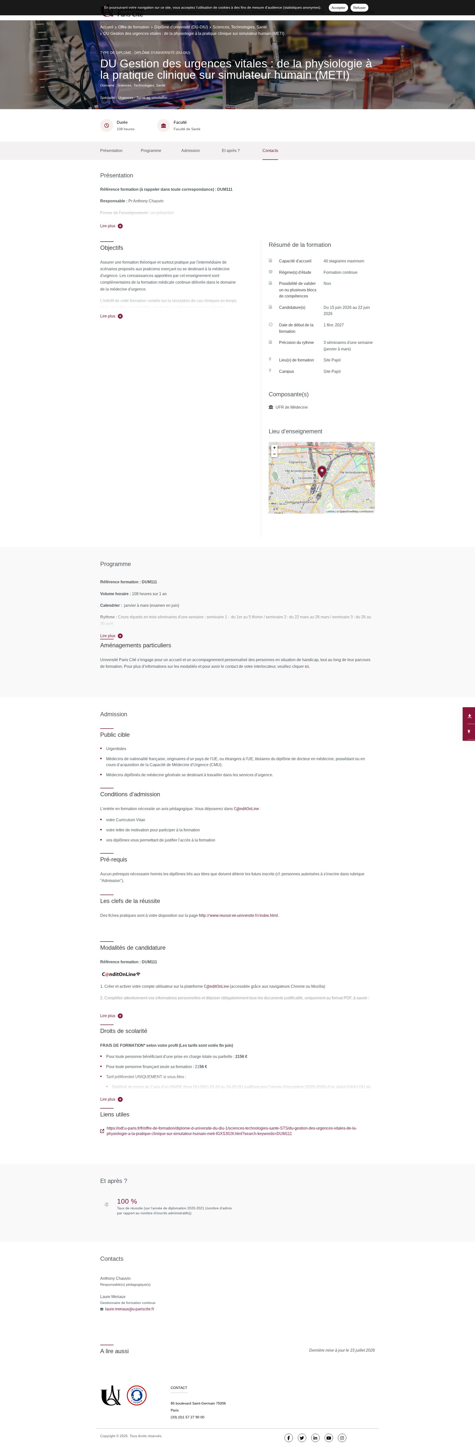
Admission (190, 150)
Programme (151, 150)
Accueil (106, 27)
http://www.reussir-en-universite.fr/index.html (238, 915)
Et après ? (231, 150)
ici (306, 666)
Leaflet (330, 511)
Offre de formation (133, 27)
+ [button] (274, 447)
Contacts (270, 150)
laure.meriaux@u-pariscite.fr (129, 1309)
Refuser (359, 8)
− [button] (274, 454)
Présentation (111, 150)
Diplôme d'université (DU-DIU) (181, 27)
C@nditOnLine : (247, 808)
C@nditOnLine (216, 986)
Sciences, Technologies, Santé (240, 27)
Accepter (338, 8)
